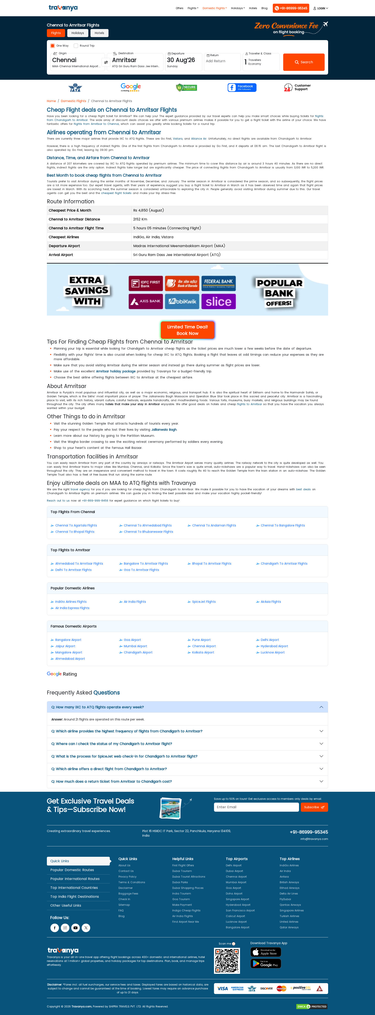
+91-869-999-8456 (95, 500)
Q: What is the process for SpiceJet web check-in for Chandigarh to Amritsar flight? (124, 756)
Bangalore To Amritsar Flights (146, 563)
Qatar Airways (289, 927)
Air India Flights (135, 602)
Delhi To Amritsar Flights (73, 570)
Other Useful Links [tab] (65, 905)
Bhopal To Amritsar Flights (211, 563)
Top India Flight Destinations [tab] (74, 896)
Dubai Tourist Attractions (188, 876)
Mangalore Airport (68, 652)
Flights (192, 8)
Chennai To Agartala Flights (76, 525)
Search (8, 3)
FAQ (120, 910)
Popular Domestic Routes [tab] (72, 869)
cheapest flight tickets (116, 193)
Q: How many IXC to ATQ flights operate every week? (97, 707)
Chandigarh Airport (138, 652)
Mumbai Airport (135, 646)
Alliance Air (198, 138)
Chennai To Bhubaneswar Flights (148, 531)
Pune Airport (201, 640)
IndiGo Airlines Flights (71, 602)
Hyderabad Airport (274, 646)
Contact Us (126, 871)
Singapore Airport (237, 899)
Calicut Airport (235, 916)
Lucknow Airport (273, 652)
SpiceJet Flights (204, 602)
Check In (124, 899)
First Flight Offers (183, 865)
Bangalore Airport (68, 640)
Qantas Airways (290, 905)
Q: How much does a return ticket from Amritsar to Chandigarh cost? (111, 781)
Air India (285, 871)
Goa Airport (132, 640)
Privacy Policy (127, 876)
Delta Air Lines (289, 893)
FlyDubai (285, 899)
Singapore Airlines (292, 910)
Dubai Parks (180, 882)
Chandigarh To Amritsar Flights (284, 563)
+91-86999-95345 (309, 832)
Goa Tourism (181, 899)
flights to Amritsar (249, 404)
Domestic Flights (214, 8)
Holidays (237, 8)
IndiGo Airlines (289, 865)
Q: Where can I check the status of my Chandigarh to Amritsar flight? (111, 743)
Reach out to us (58, 500)
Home (51, 101)
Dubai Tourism (182, 871)
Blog (265, 8)
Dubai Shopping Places (188, 888)
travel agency (80, 489)
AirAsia (284, 876)
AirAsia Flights (271, 602)
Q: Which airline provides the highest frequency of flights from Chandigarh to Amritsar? (126, 731)
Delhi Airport (270, 640)
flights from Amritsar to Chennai (96, 124)
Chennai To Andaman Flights (214, 525)
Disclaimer (125, 888)
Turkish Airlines (289, 916)
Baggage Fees (128, 893)
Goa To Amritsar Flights (141, 570)
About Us (124, 865)
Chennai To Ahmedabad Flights (148, 525)
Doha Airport (234, 893)
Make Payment (182, 905)
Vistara (178, 138)
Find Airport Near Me (185, 922)
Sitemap (124, 905)
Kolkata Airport (203, 652)
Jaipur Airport (65, 646)
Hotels (253, 8)
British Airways (289, 882)
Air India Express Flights (72, 608)
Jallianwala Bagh (164, 429)
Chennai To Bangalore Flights (283, 525)
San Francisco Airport (240, 910)
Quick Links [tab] (59, 861)
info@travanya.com (314, 839)
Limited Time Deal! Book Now (187, 330)
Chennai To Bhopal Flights (74, 531)
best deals (303, 489)
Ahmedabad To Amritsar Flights (79, 563)
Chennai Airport (204, 646)
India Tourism (181, 893)
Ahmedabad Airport (70, 659)
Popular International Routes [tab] (75, 878)
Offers (179, 8)
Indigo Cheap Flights (186, 910)
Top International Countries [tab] (74, 887)
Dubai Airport (234, 871)
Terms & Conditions (131, 882)
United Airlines (289, 922)
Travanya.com (82, 1006)
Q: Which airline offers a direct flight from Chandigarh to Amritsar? (109, 768)
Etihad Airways (289, 888)
